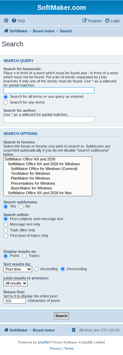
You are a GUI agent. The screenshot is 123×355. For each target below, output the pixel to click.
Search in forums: (19, 142)
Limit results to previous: (26, 278)
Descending (76, 269)
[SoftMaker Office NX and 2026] (48, 159)
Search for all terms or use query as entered (46, 96)
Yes (12, 206)
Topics (34, 255)
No (27, 206)
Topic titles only (22, 230)
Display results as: (20, 251)
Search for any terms (27, 102)
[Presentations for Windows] (48, 183)
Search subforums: (20, 202)
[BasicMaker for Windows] (48, 188)
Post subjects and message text (36, 219)
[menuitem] (18, 21)
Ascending (49, 269)
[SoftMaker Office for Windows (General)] (48, 169)
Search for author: (19, 110)
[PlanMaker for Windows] (48, 178)
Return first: (14, 292)
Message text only (24, 224)
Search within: (16, 215)
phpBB (43, 342)
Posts (14, 255)
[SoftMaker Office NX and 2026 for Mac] (48, 193)
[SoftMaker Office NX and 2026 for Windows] (48, 164)
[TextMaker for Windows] (48, 173)
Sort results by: (17, 264)
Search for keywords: (22, 69)
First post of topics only (29, 235)
